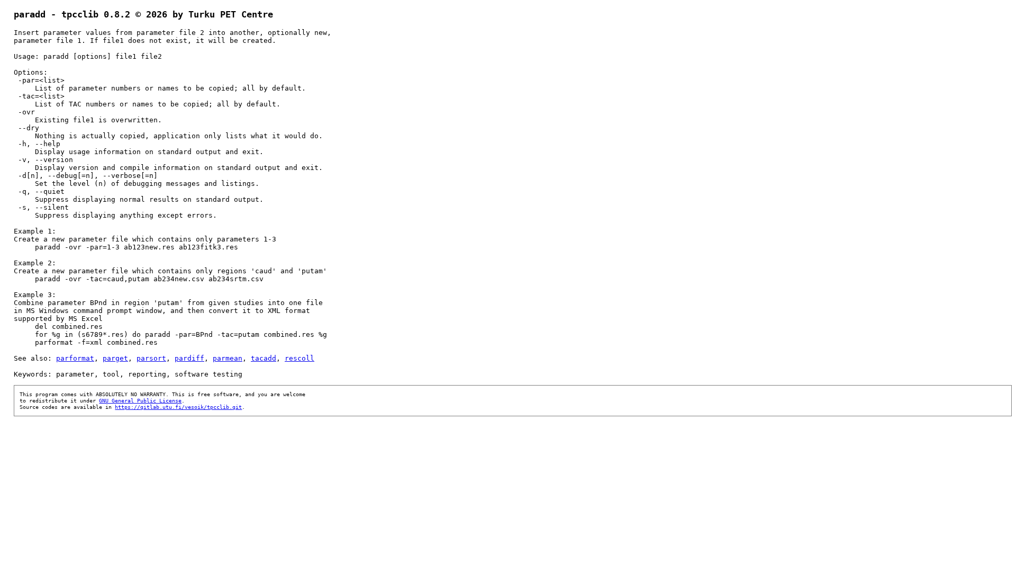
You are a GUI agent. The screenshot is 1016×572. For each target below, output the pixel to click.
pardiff (189, 358)
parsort (151, 358)
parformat (75, 358)
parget (115, 358)
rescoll (299, 358)
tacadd (263, 358)
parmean (227, 358)
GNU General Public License (140, 400)
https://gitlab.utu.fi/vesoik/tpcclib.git (178, 407)
